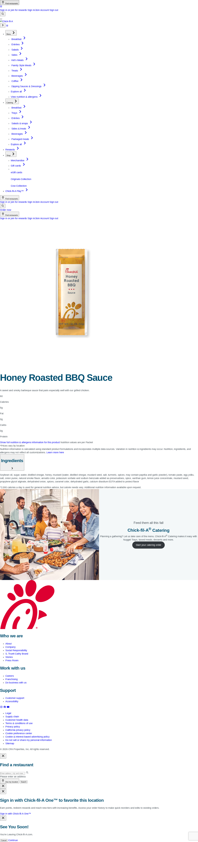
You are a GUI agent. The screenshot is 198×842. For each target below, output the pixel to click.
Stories (9, 657)
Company (10, 647)
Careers (9, 676)
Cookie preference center (18, 733)
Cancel (3, 840)
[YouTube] (8, 707)
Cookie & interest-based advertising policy (27, 736)
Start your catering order (148, 545)
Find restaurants (11, 4)
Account (44, 10)
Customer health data (16, 720)
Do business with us (16, 682)
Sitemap (9, 743)
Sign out (53, 10)
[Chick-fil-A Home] (6, 21)
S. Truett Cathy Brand (16, 653)
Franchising (11, 679)
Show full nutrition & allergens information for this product (30, 442)
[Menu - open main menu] (1, 18)
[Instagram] (1, 707)
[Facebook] (5, 707)
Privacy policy (12, 726)
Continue (13, 840)
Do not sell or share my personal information (28, 740)
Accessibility (11, 701)
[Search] (2, 14)
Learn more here (55, 452)
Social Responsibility (16, 650)
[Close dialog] (3, 756)
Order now (5, 210)
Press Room (11, 660)
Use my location (11, 782)
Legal (8, 713)
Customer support (14, 698)
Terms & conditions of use (19, 723)
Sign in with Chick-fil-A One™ (15, 813)
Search (23, 782)
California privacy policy (17, 730)
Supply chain (12, 716)
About (8, 643)
